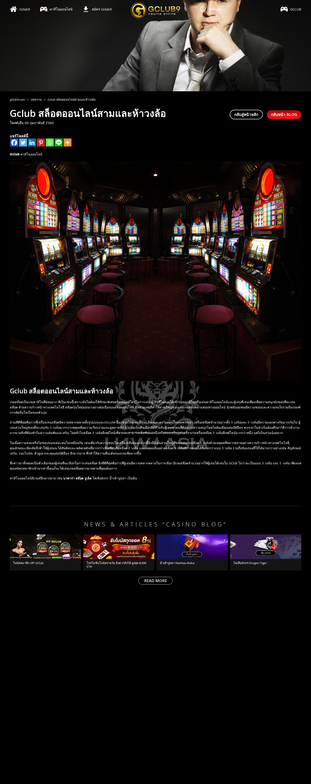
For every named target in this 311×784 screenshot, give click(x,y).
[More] (67, 142)
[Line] (59, 142)
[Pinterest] (41, 142)
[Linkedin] (32, 142)
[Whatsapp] (50, 142)
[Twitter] (23, 142)
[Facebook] (14, 142)
